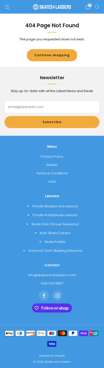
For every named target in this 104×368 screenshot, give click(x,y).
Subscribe (52, 122)
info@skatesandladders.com (52, 275)
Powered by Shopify (52, 356)
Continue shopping (52, 55)
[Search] (96, 6)
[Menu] (7, 6)
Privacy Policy (52, 156)
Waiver (52, 164)
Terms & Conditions (52, 173)
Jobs (52, 181)
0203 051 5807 (52, 283)
